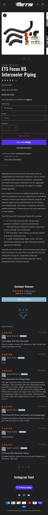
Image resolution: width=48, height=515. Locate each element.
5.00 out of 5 (29, 291)
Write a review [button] (24, 299)
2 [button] (22, 467)
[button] (4, 4)
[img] (7, 333)
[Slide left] (19, 58)
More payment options (24, 147)
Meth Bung (5, 104)
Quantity (5, 123)
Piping (4, 114)
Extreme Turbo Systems (20, 510)
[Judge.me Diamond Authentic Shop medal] (23, 312)
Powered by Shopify (34, 510)
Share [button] (6, 165)
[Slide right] (28, 58)
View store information (13, 159)
